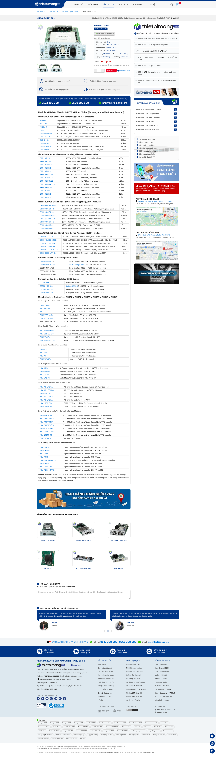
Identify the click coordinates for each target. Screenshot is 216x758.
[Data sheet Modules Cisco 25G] (175, 130)
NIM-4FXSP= (45, 450)
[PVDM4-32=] (48, 558)
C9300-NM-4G (46, 282)
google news (162, 712)
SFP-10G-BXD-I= (46, 174)
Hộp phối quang (93, 735)
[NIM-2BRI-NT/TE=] (83, 529)
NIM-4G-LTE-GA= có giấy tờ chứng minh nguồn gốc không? (156, 73)
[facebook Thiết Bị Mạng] (39, 698)
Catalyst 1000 (42, 723)
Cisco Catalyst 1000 (162, 664)
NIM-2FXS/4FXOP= (48, 460)
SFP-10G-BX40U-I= (47, 184)
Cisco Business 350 (151, 723)
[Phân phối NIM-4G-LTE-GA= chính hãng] (156, 27)
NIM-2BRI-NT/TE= (47, 466)
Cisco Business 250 (135, 723)
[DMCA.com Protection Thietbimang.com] (132, 709)
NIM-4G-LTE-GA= (47, 387)
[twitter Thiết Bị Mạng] (43, 698)
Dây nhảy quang (153, 731)
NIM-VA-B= (44, 374)
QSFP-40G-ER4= (47, 228)
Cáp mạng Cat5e (121, 735)
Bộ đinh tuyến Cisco (133, 700)
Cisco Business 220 (120, 723)
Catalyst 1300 (66, 723)
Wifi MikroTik (169, 727)
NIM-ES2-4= (45, 305)
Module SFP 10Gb (97, 727)
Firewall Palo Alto (57, 739)
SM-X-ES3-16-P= (46, 315)
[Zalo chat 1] (212, 736)
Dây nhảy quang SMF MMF (165, 693)
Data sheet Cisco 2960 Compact (148, 117)
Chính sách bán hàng (105, 671)
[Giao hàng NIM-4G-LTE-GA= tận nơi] (156, 172)
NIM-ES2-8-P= (46, 311)
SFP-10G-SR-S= (46, 158)
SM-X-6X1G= (45, 337)
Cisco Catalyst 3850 (77, 264)
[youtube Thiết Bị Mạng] (48, 698)
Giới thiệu (93, 4)
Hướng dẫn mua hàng (106, 689)
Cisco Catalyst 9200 (162, 668)
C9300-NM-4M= (46, 292)
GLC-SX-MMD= (46, 133)
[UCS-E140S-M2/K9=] (119, 529)
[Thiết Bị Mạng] (47, 4)
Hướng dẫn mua (124, 71)
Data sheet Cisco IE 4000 (145, 121)
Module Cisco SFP (69, 727)
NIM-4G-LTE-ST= (47, 393)
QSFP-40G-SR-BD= (48, 205)
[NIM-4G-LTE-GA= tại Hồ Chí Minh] (157, 250)
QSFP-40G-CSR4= (47, 215)
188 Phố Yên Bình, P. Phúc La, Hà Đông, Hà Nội (155, 201)
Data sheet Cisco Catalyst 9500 (148, 113)
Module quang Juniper (138, 731)
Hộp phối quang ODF (162, 700)
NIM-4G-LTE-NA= (47, 390)
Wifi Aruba (147, 727)
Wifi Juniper (42, 731)
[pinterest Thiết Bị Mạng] (61, 698)
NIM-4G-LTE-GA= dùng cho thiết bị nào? (152, 45)
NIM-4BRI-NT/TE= (47, 470)
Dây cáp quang (167, 731)
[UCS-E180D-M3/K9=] (83, 558)
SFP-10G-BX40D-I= (47, 181)
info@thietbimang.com (114, 103)
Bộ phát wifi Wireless (134, 685)
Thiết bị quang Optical (134, 671)
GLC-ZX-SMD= (45, 149)
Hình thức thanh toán (106, 682)
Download (137, 4)
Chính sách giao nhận (106, 675)
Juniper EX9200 (122, 731)
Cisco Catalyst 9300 (162, 671)
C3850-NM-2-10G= (47, 264)
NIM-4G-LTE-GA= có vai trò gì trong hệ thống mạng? (156, 38)
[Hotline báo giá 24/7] (212, 751)
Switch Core (164, 723)
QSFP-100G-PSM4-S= (49, 243)
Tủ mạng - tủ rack (106, 735)
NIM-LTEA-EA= (46, 403)
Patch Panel (146, 735)
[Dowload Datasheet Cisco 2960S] (175, 109)
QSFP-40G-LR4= (47, 225)
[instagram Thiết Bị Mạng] (52, 698)
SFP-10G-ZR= (45, 197)
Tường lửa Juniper (161, 682)
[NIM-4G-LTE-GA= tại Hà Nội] (157, 216)
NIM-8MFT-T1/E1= (47, 425)
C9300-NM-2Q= (46, 289)
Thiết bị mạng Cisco (70, 12)
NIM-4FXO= (45, 457)
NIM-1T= (43, 349)
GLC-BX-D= (44, 140)
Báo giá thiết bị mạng (106, 685)
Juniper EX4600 (109, 731)
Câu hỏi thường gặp (105, 693)
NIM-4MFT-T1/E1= (47, 422)
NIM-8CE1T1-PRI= (47, 435)
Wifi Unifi (137, 727)
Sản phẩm (107, 4)
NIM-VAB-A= (45, 371)
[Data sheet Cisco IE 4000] (175, 121)
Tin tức (122, 4)
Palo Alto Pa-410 (71, 739)
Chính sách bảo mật (105, 668)
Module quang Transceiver (136, 689)
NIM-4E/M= (44, 463)
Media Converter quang (163, 696)
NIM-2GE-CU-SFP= (47, 333)
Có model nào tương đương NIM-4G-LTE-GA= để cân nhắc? (156, 58)
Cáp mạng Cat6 (134, 735)
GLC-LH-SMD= (46, 136)
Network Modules (43, 727)
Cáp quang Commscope (63, 735)
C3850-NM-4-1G (46, 261)
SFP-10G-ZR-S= (46, 194)
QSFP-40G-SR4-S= (47, 208)
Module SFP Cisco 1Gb (134, 693)
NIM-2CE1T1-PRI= (47, 431)
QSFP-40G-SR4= (47, 212)
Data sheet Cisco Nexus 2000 (147, 125)
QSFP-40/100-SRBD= (48, 240)
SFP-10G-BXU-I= (46, 177)
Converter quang (79, 735)
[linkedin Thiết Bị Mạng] (56, 698)
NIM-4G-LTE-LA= (47, 400)
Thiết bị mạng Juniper (134, 668)
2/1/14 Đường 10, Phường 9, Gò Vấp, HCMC (154, 235)
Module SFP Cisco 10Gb (135, 696)
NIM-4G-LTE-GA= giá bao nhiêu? (149, 66)
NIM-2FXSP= (45, 447)
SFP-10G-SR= (45, 161)
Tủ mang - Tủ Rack (133, 678)
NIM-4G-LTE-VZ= (46, 396)
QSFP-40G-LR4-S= (47, 221)
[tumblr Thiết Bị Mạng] (65, 698)
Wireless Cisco (126, 727)
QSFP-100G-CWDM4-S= (49, 249)
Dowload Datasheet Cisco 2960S (148, 109)
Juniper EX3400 (161, 678)
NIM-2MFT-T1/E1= (47, 418)
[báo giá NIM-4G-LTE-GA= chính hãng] (156, 91)
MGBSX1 (43, 123)
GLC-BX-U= (44, 143)
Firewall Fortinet (43, 739)
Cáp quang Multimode (163, 689)
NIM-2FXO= (45, 453)
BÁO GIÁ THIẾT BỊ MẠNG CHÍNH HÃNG (70, 642)
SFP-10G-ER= (45, 190)
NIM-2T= (43, 352)
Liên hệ (151, 4)
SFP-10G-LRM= (46, 164)
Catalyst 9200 (78, 723)
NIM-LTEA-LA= (46, 406)
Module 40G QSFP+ (112, 727)
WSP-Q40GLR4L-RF (48, 218)
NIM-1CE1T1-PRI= (46, 428)
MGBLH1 (43, 127)
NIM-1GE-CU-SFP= (47, 330)
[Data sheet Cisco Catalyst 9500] (175, 113)
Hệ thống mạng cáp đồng (135, 682)
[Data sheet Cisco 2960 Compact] (175, 117)
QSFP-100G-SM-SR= (48, 246)
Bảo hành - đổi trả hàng (107, 678)
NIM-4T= (43, 355)
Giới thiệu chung (104, 664)
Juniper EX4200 (81, 731)
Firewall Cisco (172, 735)
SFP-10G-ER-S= (46, 187)
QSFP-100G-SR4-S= (48, 236)
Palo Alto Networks (162, 685)
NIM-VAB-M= (45, 377)
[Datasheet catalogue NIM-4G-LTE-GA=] (156, 101)
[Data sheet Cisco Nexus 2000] (175, 125)
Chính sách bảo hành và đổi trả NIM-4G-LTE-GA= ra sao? (156, 81)
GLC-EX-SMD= (45, 146)
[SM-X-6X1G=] (119, 558)
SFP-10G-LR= (45, 171)
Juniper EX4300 (95, 731)
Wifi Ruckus (158, 727)
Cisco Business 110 (104, 723)
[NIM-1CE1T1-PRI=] (48, 529)
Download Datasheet (106, 696)
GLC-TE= (43, 130)
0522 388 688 (50, 103)
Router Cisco (56, 727)
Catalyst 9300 (72, 286)
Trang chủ (78, 4)
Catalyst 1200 (54, 723)
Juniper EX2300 (161, 675)
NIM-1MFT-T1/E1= (47, 415)
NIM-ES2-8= (45, 308)
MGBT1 (43, 120)
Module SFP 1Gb (83, 727)
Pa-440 (82, 739)
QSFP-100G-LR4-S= (48, 253)
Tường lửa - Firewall (133, 675)
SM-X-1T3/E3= (45, 359)
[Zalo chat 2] (212, 744)
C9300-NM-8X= (46, 286)
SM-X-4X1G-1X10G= (47, 340)
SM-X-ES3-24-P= (47, 318)
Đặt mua (112, 70)
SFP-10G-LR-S (45, 168)
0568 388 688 (80, 103)
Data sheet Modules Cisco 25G (147, 129)
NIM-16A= (44, 368)
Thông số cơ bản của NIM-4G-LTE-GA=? (151, 51)
